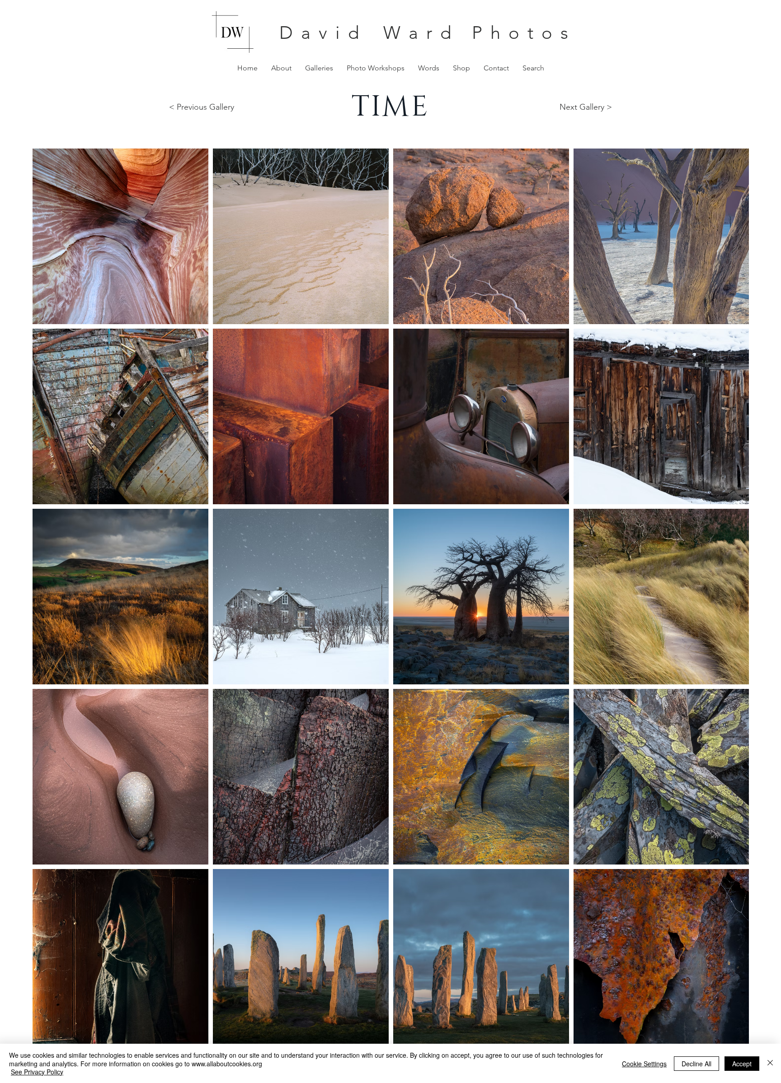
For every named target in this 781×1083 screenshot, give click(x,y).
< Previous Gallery (201, 107)
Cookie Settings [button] (644, 1063)
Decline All (696, 1063)
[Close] (770, 1063)
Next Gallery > (586, 107)
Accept (742, 1063)
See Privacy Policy (37, 1071)
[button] (319, 68)
